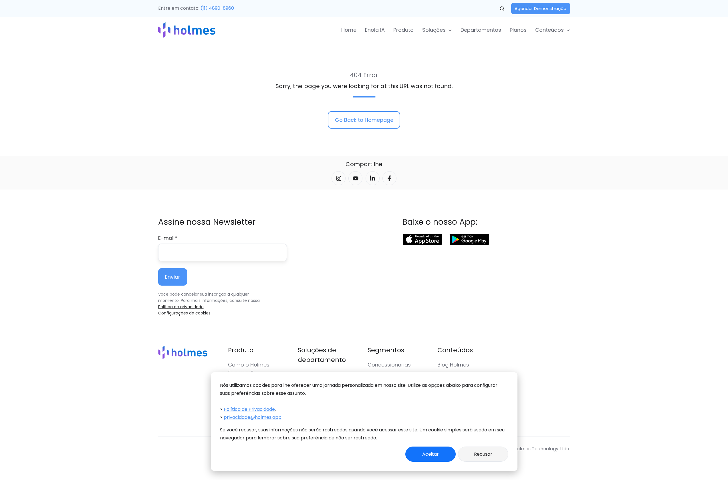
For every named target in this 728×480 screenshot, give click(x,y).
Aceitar (430, 454)
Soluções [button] (434, 29)
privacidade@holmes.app (252, 417)
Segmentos (386, 350)
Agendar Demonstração (540, 8)
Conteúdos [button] (549, 29)
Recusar (483, 454)
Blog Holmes (453, 364)
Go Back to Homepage (364, 120)
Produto (403, 29)
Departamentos (481, 29)
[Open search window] (502, 8)
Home (348, 29)
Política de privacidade (181, 307)
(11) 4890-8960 (217, 8)
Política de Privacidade (249, 409)
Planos (518, 29)
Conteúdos (455, 350)
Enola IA (375, 29)
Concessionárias (389, 364)
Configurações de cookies (184, 313)
